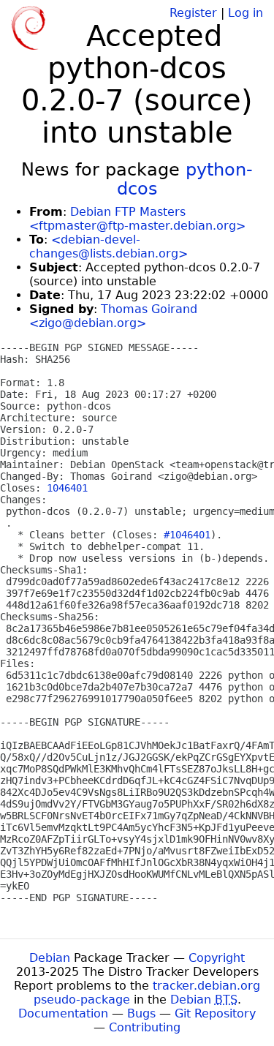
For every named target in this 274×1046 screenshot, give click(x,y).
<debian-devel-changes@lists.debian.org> (108, 246)
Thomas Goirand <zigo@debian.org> (113, 316)
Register (193, 13)
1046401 (67, 488)
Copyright (217, 958)
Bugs (141, 1013)
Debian (49, 958)
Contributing (144, 1027)
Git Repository (215, 1013)
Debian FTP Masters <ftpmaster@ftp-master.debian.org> (137, 219)
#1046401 (187, 535)
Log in (245, 13)
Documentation (63, 1013)
